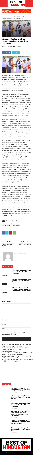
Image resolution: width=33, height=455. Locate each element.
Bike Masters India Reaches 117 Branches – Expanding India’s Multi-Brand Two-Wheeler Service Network (21, 389)
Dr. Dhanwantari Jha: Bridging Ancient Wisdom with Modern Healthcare (25, 243)
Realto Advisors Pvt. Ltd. (21, 223)
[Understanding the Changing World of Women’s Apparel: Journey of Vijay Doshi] (6, 282)
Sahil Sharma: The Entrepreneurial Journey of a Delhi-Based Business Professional (21, 272)
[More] (22, 52)
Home (3, 16)
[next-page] (5, 296)
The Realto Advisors (6, 225)
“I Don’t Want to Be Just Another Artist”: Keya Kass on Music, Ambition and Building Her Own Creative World (20, 413)
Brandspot (8, 16)
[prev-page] (3, 296)
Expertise (8, 220)
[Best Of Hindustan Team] (8, 256)
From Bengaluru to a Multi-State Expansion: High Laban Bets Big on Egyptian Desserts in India (20, 422)
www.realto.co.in (16, 225)
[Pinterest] (10, 233)
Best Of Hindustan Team (9, 46)
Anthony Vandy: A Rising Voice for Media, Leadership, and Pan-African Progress (20, 397)
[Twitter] (6, 233)
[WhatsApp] (14, 233)
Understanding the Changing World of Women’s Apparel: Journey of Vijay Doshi (21, 280)
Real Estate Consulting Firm (8, 223)
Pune (21, 220)
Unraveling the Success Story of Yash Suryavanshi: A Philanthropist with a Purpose (8, 244)
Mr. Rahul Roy (15, 220)
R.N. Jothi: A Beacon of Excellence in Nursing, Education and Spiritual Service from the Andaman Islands (21, 289)
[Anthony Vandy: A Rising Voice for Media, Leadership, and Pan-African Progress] (6, 398)
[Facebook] (3, 233)
